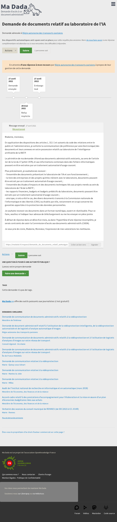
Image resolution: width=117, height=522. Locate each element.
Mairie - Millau (7, 382)
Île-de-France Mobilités (12, 355)
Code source (109, 513)
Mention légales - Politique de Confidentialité (21, 478)
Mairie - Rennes (8, 412)
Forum (77, 513)
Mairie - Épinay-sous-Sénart (13, 364)
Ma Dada (21, 10)
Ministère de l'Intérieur (11, 320)
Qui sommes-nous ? (10, 474)
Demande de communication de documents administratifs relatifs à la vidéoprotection (44, 316)
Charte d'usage (44, 474)
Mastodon (96, 513)
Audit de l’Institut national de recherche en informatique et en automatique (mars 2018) (45, 388)
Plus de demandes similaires (12, 418)
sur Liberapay (24, 493)
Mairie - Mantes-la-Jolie (12, 373)
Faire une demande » (15, 273)
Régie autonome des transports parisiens (42, 33)
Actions (8, 50)
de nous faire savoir (94, 40)
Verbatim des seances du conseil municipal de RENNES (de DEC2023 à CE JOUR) (40, 408)
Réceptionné (18, 129)
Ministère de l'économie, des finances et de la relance (25, 391)
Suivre (26, 50)
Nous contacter (28, 474)
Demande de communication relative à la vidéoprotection (30, 361)
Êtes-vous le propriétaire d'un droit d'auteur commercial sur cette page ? (33, 432)
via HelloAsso (38, 493)
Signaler (94, 244)
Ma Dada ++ (8, 301)
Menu (113, 3)
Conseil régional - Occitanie (13, 344)
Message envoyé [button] (17, 125)
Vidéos (86, 513)
